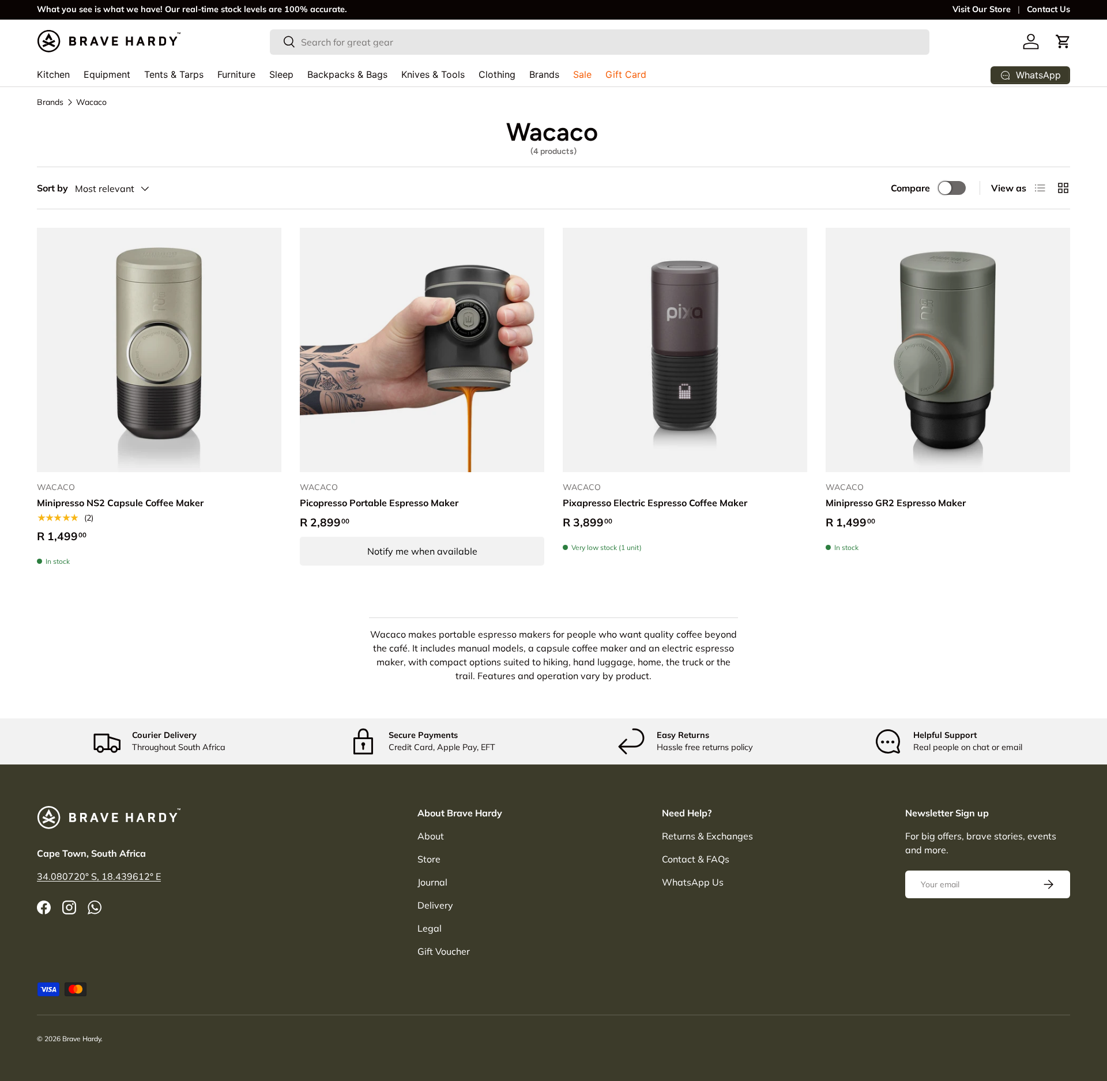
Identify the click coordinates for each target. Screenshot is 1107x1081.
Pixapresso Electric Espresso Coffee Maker (655, 503)
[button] (1063, 41)
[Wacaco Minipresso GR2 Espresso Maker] (948, 350)
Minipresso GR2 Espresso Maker (896, 503)
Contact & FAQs (695, 859)
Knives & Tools (433, 74)
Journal (432, 882)
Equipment (107, 74)
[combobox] (600, 41)
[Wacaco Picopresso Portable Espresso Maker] (422, 350)
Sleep (281, 74)
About (430, 836)
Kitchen (53, 74)
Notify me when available (422, 551)
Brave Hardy (81, 1038)
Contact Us (1048, 9)
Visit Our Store (981, 9)
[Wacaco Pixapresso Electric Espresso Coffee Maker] (685, 350)
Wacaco (91, 102)
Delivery (435, 905)
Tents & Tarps (174, 74)
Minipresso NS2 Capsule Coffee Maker (120, 503)
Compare (910, 188)
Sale (582, 74)
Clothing (497, 74)
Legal (429, 928)
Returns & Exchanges (707, 836)
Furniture (236, 74)
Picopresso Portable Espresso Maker (379, 503)
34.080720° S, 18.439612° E (99, 876)
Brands (544, 74)
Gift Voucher (443, 951)
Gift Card (625, 74)
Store (428, 859)
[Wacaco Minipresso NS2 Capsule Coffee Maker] (159, 350)
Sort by (52, 188)
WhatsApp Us (693, 882)
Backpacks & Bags (347, 74)
